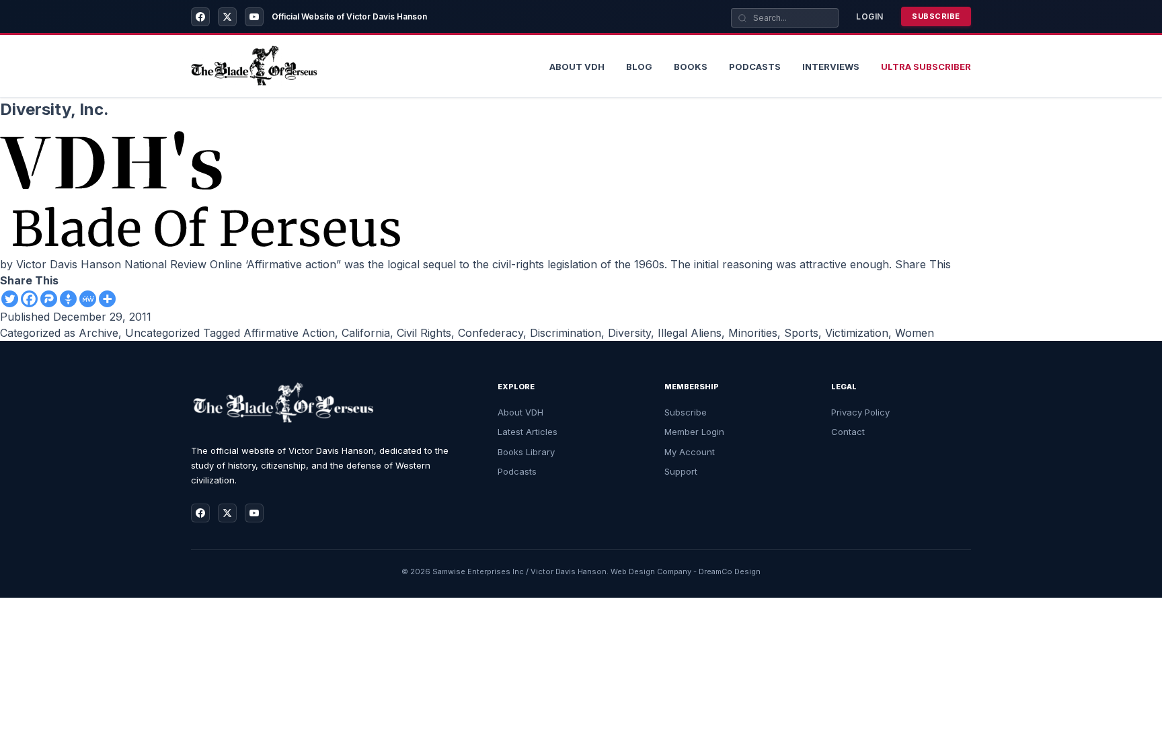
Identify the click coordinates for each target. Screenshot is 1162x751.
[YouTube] (254, 16)
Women (914, 333)
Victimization (856, 333)
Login (870, 16)
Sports (801, 333)
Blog (639, 66)
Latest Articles (527, 431)
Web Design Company (651, 571)
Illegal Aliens (690, 333)
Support (680, 471)
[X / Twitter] (227, 16)
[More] (107, 298)
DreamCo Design (730, 571)
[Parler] (48, 298)
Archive (98, 333)
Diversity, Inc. (54, 109)
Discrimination (565, 333)
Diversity (629, 333)
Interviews (830, 66)
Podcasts (755, 66)
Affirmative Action (289, 333)
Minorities (752, 333)
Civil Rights (424, 333)
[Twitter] (9, 298)
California (366, 333)
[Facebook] (200, 16)
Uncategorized (162, 333)
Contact (848, 431)
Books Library (526, 451)
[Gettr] (68, 298)
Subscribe (936, 16)
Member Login (694, 431)
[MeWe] (87, 298)
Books (690, 66)
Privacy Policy (860, 412)
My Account (689, 451)
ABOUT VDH (577, 66)
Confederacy (490, 333)
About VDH (520, 412)
